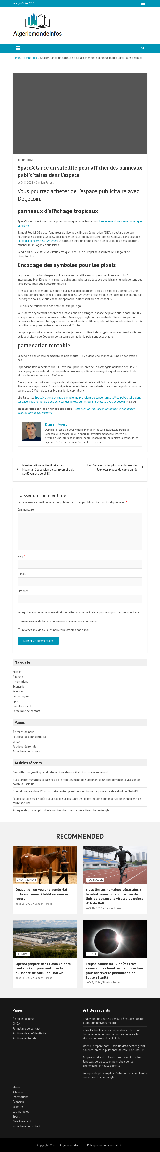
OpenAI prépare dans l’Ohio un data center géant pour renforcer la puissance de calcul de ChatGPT (76, 791)
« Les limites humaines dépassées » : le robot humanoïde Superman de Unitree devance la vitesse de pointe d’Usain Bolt (115, 896)
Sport (16, 701)
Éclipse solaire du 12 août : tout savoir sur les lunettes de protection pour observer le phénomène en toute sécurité (114, 970)
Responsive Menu (143, 3)
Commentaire (27, 509)
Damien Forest (45, 182)
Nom (21, 556)
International (21, 681)
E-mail (22, 574)
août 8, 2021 (25, 182)
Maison (17, 672)
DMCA (16, 741)
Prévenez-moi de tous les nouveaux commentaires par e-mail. (59, 621)
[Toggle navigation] (18, 48)
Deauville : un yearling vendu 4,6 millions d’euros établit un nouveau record (60, 772)
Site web (23, 591)
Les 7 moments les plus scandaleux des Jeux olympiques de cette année (112, 467)
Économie (19, 686)
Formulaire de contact (26, 711)
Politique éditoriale (24, 746)
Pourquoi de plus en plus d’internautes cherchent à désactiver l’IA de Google (61, 810)
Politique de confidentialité (30, 737)
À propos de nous (23, 732)
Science (92, 954)
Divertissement (22, 706)
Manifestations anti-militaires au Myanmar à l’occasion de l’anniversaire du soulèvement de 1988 (48, 469)
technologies (21, 696)
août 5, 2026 (93, 982)
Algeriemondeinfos (72, 1145)
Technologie (26, 160)
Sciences (18, 691)
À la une (18, 677)
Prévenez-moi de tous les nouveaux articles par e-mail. (55, 630)
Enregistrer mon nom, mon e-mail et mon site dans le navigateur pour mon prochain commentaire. (79, 612)
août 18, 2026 (24, 903)
